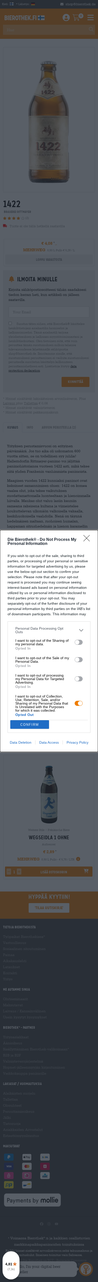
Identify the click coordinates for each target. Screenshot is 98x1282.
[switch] (79, 642)
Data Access (49, 742)
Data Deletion (20, 742)
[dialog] (49, 641)
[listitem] (49, 630)
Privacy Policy (77, 742)
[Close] (88, 540)
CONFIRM (29, 725)
